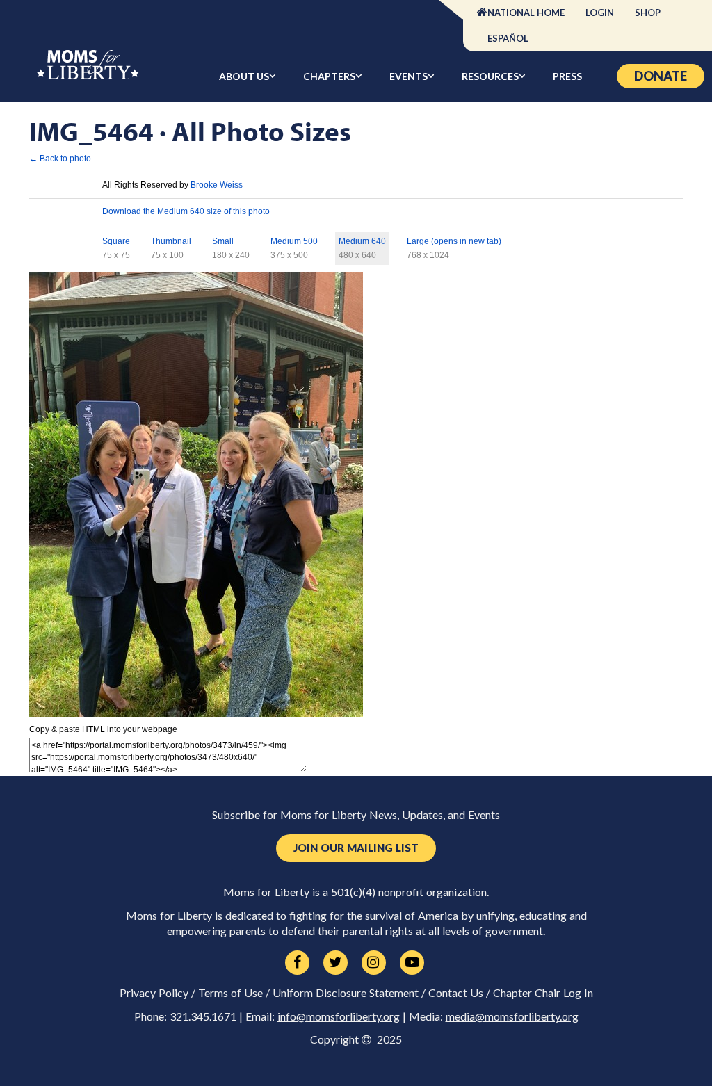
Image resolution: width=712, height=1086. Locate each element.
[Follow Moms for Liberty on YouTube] (412, 963)
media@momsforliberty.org (512, 1016)
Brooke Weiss (217, 185)
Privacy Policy (154, 992)
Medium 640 (362, 241)
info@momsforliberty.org (338, 1016)
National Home (526, 12)
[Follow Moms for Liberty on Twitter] (335, 963)
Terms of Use (230, 992)
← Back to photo (60, 158)
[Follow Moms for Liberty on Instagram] (374, 963)
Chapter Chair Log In (543, 992)
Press (567, 76)
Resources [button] (490, 76)
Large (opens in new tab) (454, 241)
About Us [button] (244, 76)
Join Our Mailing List (356, 848)
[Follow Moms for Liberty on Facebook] (297, 963)
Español (507, 38)
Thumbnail (171, 241)
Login (599, 12)
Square (116, 241)
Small (223, 241)
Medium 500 (294, 241)
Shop (648, 12)
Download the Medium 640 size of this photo (186, 211)
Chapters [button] (329, 76)
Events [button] (408, 76)
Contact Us (455, 992)
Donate (660, 75)
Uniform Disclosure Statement (346, 992)
